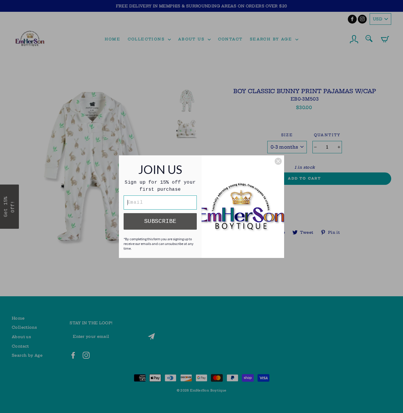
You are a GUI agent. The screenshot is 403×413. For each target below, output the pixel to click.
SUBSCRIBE (160, 221)
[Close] (278, 161)
